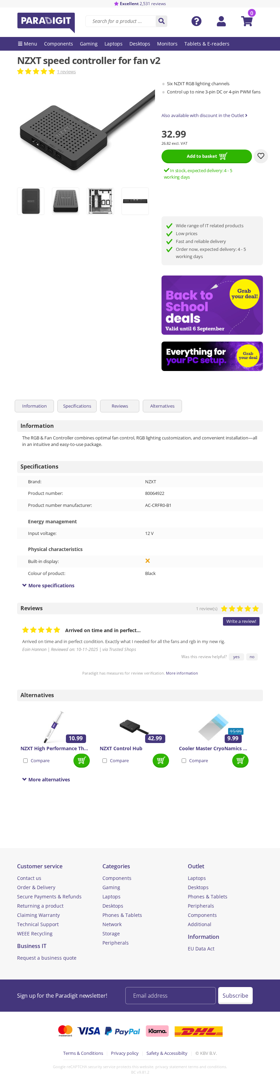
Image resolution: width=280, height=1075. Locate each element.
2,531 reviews (143, 4)
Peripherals (115, 942)
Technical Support (38, 924)
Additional (199, 924)
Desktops (112, 906)
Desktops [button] (139, 43)
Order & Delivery (36, 887)
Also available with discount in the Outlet (203, 115)
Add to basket (202, 156)
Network (112, 924)
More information (182, 673)
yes (236, 657)
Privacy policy (125, 1053)
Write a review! (241, 621)
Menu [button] (30, 43)
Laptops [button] (113, 43)
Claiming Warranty (38, 915)
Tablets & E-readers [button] (206, 43)
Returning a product (40, 906)
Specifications (77, 406)
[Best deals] (212, 356)
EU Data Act (201, 948)
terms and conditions (207, 1066)
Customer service (39, 866)
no (252, 657)
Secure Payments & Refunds (49, 896)
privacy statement (171, 1066)
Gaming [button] (89, 43)
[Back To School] (212, 305)
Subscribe (235, 995)
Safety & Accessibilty (166, 1053)
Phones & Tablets (122, 915)
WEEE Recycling (35, 933)
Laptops (111, 896)
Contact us (29, 878)
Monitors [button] (167, 43)
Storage (111, 933)
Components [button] (58, 43)
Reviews (120, 406)
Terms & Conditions (83, 1053)
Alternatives (162, 406)
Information (34, 406)
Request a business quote (46, 958)
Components (116, 878)
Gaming (111, 887)
